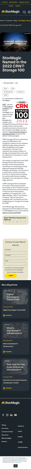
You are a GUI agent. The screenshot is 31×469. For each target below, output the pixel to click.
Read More (9, 315)
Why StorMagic (6, 438)
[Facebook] (5, 222)
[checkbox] (15, 272)
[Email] (24, 222)
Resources (5, 435)
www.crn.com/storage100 (11, 213)
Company (9, 20)
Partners (4, 441)
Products (21, 426)
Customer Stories (7, 431)
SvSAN (5, 95)
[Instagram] (7, 415)
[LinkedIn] (17, 222)
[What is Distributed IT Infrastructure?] (15, 330)
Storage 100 (20, 92)
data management (8, 92)
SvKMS (20, 442)
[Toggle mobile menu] (29, 12)
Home (2, 20)
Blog (15, 20)
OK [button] (15, 465)
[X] (9, 222)
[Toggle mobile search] (24, 12)
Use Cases (5, 428)
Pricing (4, 425)
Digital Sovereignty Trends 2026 (14, 310)
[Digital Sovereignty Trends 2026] (15, 296)
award (5, 88)
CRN (13, 88)
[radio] (15, 272)
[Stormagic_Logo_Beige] (11, 402)
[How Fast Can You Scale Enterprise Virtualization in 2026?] (15, 367)
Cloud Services (23, 447)
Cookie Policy (18, 462)
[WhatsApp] (21, 222)
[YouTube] (15, 415)
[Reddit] (13, 222)
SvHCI (20, 431)
